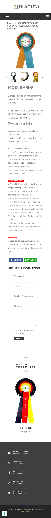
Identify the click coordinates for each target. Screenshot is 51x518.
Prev (43, 77)
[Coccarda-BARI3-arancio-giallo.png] (36, 77)
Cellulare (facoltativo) (23, 296)
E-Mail (16, 286)
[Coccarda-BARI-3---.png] (24, 77)
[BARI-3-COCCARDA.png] (13, 77)
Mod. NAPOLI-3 (25, 428)
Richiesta (18, 306)
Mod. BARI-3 (12, 29)
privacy (21, 333)
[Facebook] (9, 473)
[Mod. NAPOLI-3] (25, 400)
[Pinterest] (9, 493)
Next (6, 77)
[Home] (26, 7)
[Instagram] (9, 483)
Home (10, 23)
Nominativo (19, 276)
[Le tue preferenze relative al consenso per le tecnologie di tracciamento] (4, 513)
